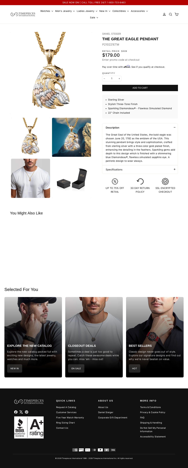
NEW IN (14, 368)
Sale (93, 17)
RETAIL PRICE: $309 (114, 51)
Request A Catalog (66, 407)
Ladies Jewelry (86, 11)
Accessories (138, 11)
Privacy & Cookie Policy (152, 412)
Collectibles (119, 11)
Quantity (108, 73)
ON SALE (76, 368)
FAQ (142, 417)
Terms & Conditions (150, 407)
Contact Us (62, 428)
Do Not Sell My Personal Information (153, 430)
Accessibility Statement (153, 436)
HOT (134, 368)
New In (103, 11)
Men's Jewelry (64, 11)
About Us (103, 407)
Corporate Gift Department (112, 417)
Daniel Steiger (111, 33)
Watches (45, 11)
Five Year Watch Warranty (70, 417)
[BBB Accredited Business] (29, 427)
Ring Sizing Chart (65, 422)
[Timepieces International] (23, 14)
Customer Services (66, 412)
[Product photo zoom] (51, 73)
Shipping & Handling (151, 422)
